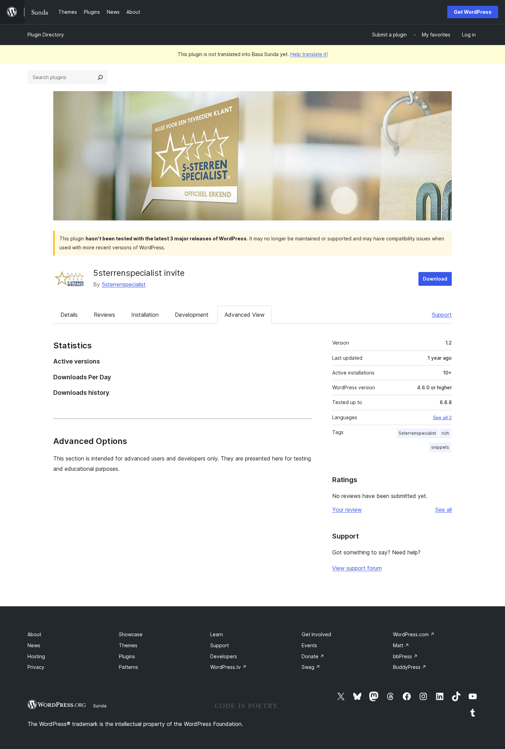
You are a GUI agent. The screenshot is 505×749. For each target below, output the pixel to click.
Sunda (99, 705)
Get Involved (316, 634)
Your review (347, 509)
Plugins (127, 656)
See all (443, 509)
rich (445, 433)
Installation (145, 314)
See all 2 (442, 417)
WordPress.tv (228, 667)
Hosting (36, 656)
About (34, 634)
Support (442, 314)
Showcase (131, 634)
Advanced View (245, 314)
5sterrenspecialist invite (138, 273)
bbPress (405, 656)
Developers (223, 656)
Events (309, 645)
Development (192, 314)
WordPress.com (414, 634)
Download (435, 279)
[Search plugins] (100, 77)
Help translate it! (309, 54)
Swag (311, 667)
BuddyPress (409, 667)
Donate (313, 656)
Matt (401, 645)
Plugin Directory (45, 34)
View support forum (357, 568)
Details (69, 314)
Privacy (35, 667)
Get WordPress (473, 12)
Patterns (128, 667)
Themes (128, 645)
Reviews (104, 314)
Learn (216, 634)
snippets (440, 447)
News (33, 645)
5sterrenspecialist (124, 284)
